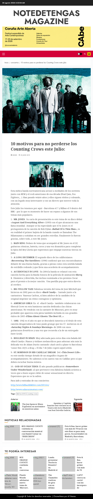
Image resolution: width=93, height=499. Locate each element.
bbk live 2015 (21, 394)
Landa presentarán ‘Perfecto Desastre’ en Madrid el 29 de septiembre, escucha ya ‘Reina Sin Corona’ (54, 471)
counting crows (32, 394)
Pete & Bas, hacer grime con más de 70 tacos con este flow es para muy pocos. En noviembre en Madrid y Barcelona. (76, 431)
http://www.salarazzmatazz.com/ (27, 389)
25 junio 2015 (25, 155)
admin (15, 155)
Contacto (89, 54)
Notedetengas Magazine (46, 17)
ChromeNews (58, 496)
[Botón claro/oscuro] (80, 54)
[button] (3, 54)
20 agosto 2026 (72, 439)
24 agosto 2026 (29, 439)
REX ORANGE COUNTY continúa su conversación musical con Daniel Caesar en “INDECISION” (32, 431)
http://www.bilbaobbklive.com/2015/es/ (30, 385)
